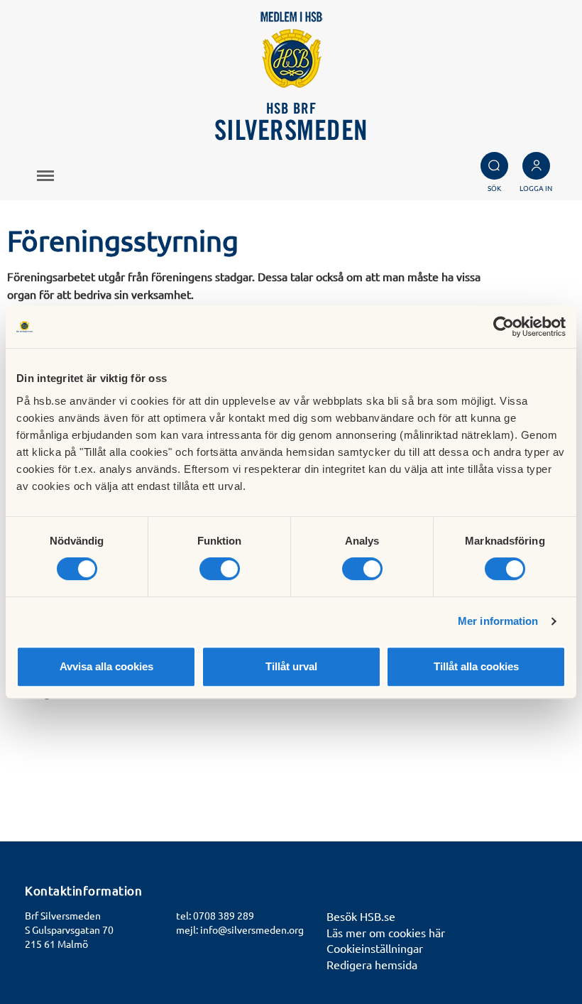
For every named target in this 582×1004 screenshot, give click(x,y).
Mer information (498, 621)
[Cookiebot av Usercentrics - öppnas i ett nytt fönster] (503, 326)
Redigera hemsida (371, 964)
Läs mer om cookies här (385, 932)
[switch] (219, 568)
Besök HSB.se (360, 916)
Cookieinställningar (374, 948)
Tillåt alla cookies (476, 666)
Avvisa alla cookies (106, 666)
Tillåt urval (291, 666)
